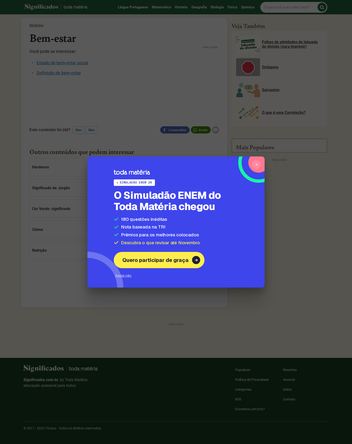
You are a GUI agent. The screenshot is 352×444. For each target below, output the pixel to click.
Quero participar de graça (155, 260)
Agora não (123, 275)
